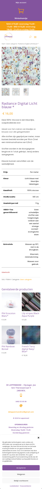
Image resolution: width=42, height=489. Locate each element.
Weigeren (21, 474)
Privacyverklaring (25, 486)
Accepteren (21, 468)
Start (3, 44)
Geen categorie (11, 44)
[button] (38, 438)
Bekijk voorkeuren (21, 480)
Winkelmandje (21, 18)
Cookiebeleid (14, 486)
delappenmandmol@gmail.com (21, 412)
